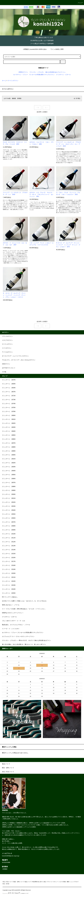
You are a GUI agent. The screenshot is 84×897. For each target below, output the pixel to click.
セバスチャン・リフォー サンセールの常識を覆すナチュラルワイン (34, 74)
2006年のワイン (23, 72)
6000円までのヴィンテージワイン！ (13, 613)
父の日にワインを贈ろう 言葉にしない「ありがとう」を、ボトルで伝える (24, 601)
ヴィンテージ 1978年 (9, 411)
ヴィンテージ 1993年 (9, 466)
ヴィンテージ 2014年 (9, 549)
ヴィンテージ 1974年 (9, 403)
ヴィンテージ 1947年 (9, 380)
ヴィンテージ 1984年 (9, 431)
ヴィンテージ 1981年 (9, 419)
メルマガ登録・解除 (64, 881)
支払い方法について (8, 881)
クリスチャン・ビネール (63, 74)
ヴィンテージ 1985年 (9, 435)
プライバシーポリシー (52, 881)
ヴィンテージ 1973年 (9, 399)
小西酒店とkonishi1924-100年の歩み (35, 49)
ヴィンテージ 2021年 (9, 577)
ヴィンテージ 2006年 (9, 518)
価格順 (14, 98)
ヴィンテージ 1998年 (9, 486)
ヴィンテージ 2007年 (9, 522)
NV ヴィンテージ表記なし (10, 597)
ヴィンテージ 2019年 (9, 569)
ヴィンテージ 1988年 (9, 447)
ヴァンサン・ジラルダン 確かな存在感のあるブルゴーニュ (47, 72)
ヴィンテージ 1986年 (9, 439)
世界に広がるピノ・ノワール (10, 605)
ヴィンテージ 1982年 (9, 423)
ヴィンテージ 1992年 (9, 463)
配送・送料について (19, 881)
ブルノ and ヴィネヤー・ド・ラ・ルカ (13, 620)
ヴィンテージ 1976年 (9, 407)
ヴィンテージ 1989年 (9, 451)
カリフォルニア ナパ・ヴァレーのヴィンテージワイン (18, 636)
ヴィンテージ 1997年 (9, 482)
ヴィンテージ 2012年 (9, 542)
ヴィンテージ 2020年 (9, 573)
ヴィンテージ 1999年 (9, 490)
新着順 (19, 98)
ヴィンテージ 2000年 (9, 494)
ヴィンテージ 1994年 (9, 470)
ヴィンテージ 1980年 (9, 415)
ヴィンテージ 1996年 (9, 478)
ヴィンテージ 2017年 (9, 561)
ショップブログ (74, 881)
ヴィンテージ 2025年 (9, 593)
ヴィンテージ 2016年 (9, 557)
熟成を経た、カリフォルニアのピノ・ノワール (16, 624)
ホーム (4, 80)
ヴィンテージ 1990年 (9, 455)
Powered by (5, 893)
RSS (4, 883)
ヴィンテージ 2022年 (9, 581)
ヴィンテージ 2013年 (9, 545)
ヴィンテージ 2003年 (9, 506)
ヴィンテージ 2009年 (9, 530)
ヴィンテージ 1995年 (9, 474)
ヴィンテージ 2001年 (9, 498)
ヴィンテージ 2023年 (9, 585)
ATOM (7, 883)
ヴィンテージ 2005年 (9, 514)
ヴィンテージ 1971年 (9, 395)
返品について (28, 881)
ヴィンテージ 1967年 (9, 391)
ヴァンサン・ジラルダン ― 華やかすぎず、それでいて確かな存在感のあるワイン (26, 640)
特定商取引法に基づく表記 (39, 881)
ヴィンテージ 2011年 (9, 538)
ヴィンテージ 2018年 (9, 565)
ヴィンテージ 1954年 (9, 388)
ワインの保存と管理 (57, 49)
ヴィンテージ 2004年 (9, 510)
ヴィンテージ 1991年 (9, 459)
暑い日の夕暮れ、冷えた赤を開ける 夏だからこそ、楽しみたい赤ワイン (24, 644)
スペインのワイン (13, 80)
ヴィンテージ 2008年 (9, 526)
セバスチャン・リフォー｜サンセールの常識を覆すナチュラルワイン (22, 632)
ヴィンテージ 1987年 (9, 443)
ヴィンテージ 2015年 (9, 553)
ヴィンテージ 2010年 (9, 534)
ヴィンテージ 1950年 (9, 384)
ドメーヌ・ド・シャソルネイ (10, 628)
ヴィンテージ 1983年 (9, 427)
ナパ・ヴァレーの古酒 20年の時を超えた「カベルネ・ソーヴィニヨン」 (24, 609)
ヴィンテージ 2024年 (9, 589)
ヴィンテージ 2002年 (9, 502)
